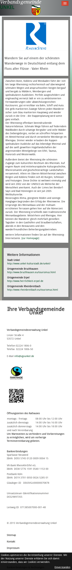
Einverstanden (62, 567)
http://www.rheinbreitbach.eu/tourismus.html (32, 289)
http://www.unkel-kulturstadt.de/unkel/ (29, 263)
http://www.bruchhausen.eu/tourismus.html (31, 272)
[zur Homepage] (30, 238)
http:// (25, 281)
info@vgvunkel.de (24, 356)
